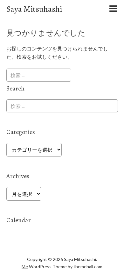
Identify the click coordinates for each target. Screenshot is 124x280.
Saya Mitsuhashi (34, 9)
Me (25, 266)
